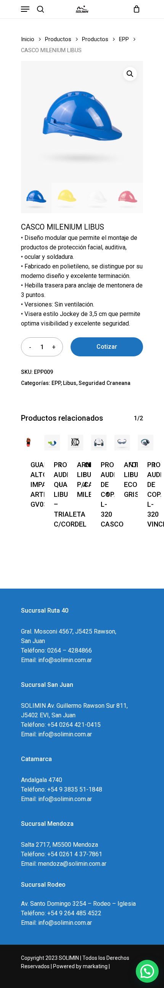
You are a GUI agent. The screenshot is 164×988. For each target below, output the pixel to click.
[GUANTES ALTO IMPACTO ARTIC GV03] (29, 442)
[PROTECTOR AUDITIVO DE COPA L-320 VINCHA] (145, 442)
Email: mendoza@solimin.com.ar (63, 863)
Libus (69, 383)
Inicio (27, 39)
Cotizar (106, 346)
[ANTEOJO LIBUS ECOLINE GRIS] (122, 442)
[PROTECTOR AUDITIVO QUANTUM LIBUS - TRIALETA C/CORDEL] (52, 442)
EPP (124, 39)
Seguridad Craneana (104, 383)
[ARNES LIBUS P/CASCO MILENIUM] (75, 442)
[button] (130, 74)
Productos (58, 39)
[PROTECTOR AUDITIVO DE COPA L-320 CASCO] (99, 442)
